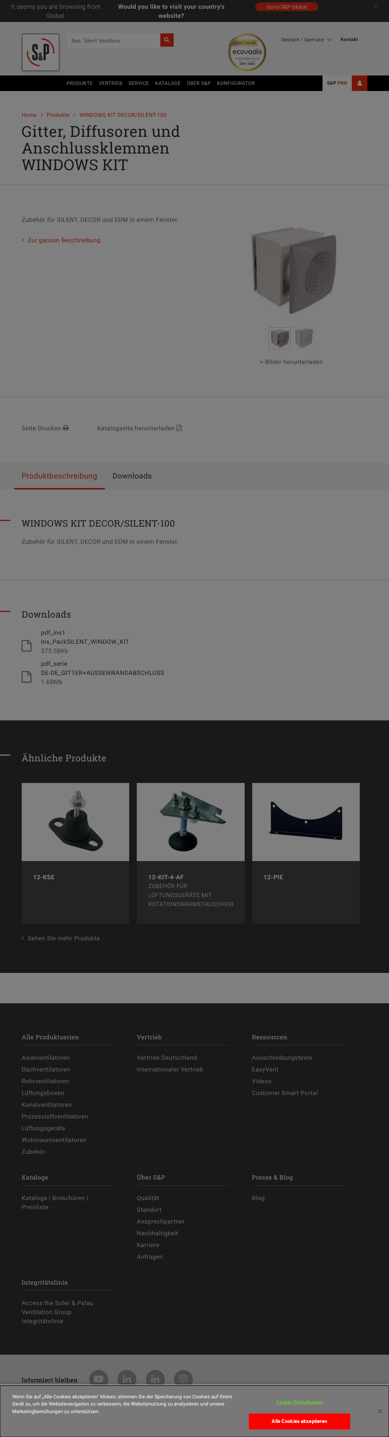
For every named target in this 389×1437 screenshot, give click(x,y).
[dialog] (194, 1411)
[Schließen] (380, 1411)
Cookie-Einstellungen (299, 1402)
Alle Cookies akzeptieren (299, 1421)
